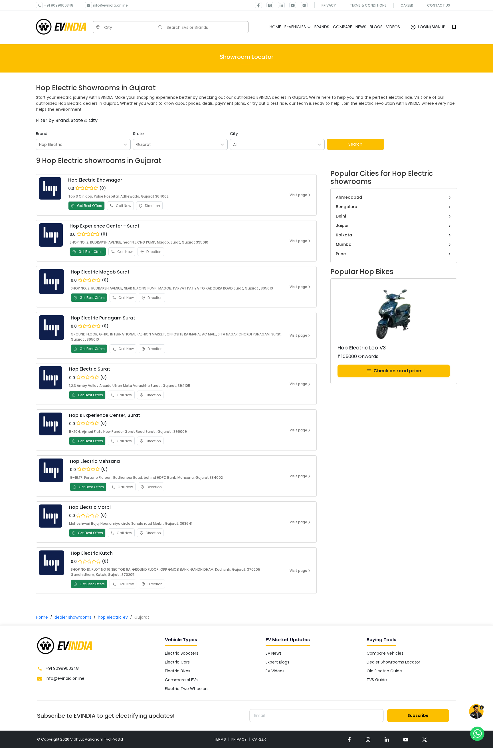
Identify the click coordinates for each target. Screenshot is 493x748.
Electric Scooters (181, 653)
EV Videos (275, 671)
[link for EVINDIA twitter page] (267, 5)
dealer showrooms (72, 617)
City (234, 133)
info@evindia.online (110, 5)
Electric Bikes (177, 671)
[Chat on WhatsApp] (477, 733)
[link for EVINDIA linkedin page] (279, 5)
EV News (274, 653)
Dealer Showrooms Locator (393, 662)
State (138, 133)
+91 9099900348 (58, 5)
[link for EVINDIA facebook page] (258, 5)
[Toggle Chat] (476, 711)
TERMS (220, 739)
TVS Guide (377, 680)
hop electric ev (113, 617)
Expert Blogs (277, 662)
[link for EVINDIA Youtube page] (290, 5)
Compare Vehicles (385, 653)
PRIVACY (239, 739)
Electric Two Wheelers (187, 688)
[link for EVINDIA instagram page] (368, 739)
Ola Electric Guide (384, 671)
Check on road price (397, 370)
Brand (41, 133)
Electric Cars (177, 662)
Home (42, 617)
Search (355, 144)
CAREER (259, 739)
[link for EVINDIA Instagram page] (302, 5)
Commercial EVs (181, 680)
